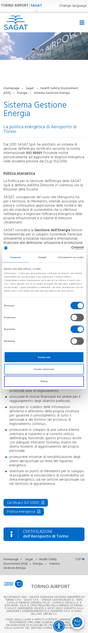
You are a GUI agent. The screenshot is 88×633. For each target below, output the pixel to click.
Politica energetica (21, 512)
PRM (37, 622)
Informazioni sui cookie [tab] (71, 257)
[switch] (77, 317)
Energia (22, 93)
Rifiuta (44, 381)
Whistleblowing (66, 622)
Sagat (30, 88)
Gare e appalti (34, 619)
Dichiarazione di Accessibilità (26, 625)
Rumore (47, 622)
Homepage (12, 88)
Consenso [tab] (15, 257)
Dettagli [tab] (42, 257)
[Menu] (81, 23)
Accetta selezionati (44, 369)
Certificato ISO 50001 (23, 503)
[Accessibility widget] (59, 626)
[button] (38, 583)
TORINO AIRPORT (15, 5)
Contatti (51, 619)
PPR (30, 622)
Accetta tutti (44, 357)
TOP (78, 559)
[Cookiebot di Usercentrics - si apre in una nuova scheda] (63, 248)
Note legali (14, 619)
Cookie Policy (53, 628)
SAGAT (36, 5)
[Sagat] (16, 22)
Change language (73, 6)
